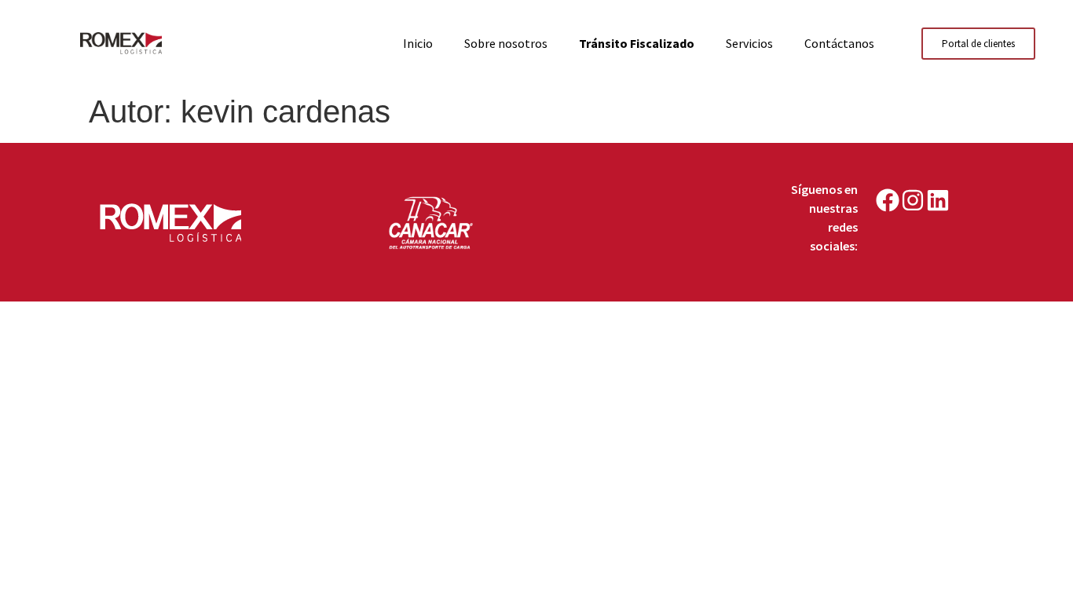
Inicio (418, 43)
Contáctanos (839, 43)
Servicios (749, 43)
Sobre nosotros (505, 43)
